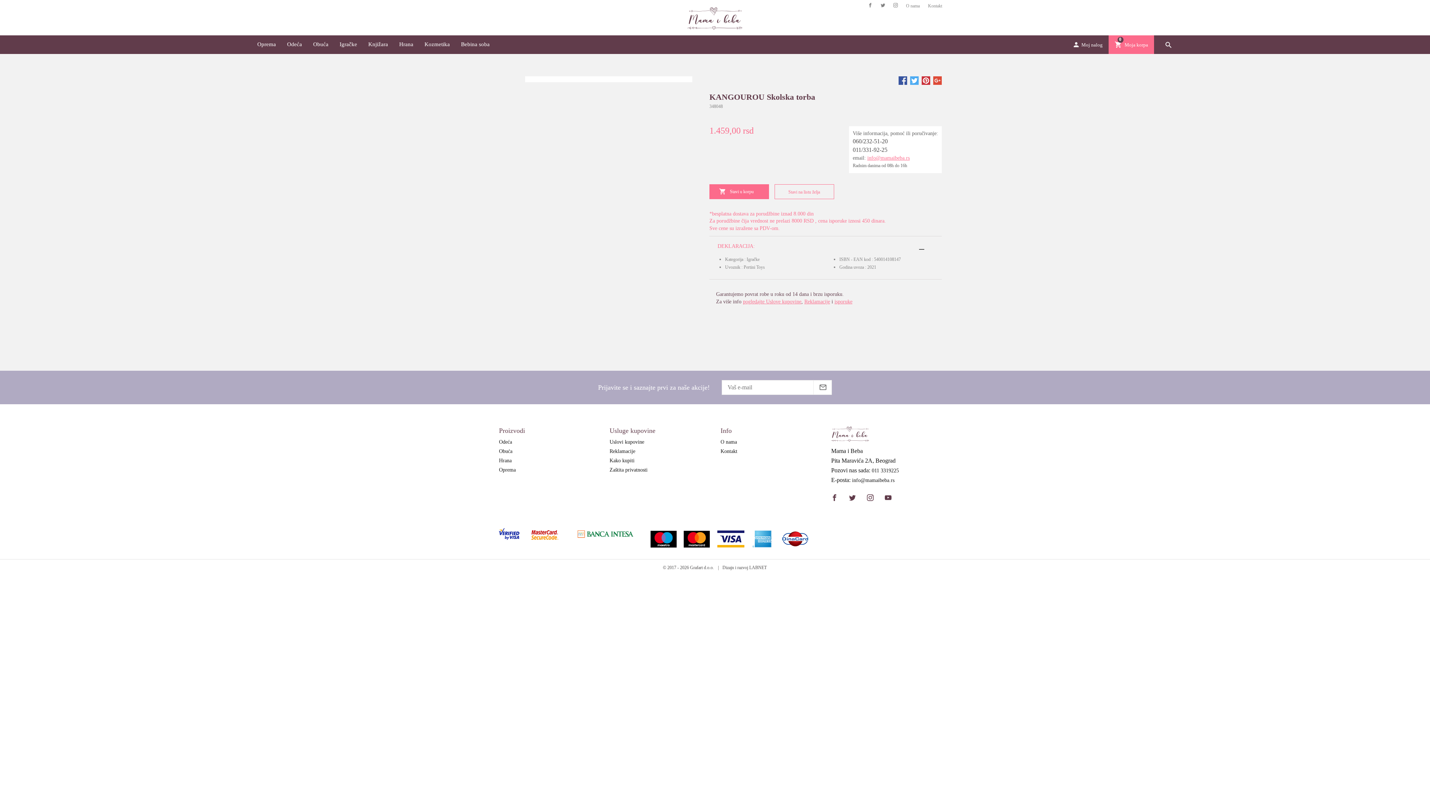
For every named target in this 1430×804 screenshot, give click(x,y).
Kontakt (935, 6)
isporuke (843, 301)
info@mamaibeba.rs (888, 158)
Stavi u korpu (742, 191)
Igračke (348, 44)
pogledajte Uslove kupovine (772, 301)
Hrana (406, 44)
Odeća (294, 44)
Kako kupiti (622, 460)
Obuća (320, 44)
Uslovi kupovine (627, 442)
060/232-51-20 (870, 141)
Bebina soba (475, 44)
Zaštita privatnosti (629, 470)
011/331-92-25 (870, 150)
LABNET (758, 567)
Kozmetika (437, 44)
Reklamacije (817, 301)
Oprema (266, 44)
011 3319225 (885, 470)
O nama (913, 6)
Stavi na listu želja (804, 192)
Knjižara (378, 44)
